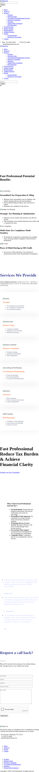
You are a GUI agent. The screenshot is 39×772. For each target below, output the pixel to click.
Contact (6, 39)
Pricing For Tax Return (14, 37)
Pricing (6, 34)
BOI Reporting (12, 25)
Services (6, 13)
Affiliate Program (9, 32)
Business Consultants (14, 20)
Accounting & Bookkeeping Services (19, 18)
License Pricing (12, 35)
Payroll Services (8, 27)
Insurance (10, 22)
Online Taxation (8, 28)
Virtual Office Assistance (15, 23)
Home (5, 10)
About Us (7, 11)
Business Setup (12, 16)
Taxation (10, 15)
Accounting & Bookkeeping (12, 764)
